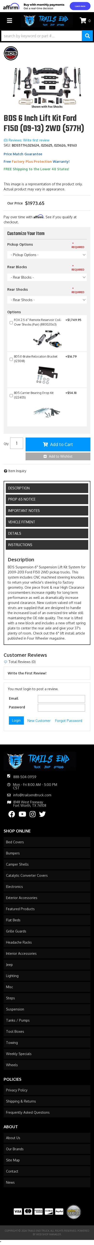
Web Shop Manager (48, 1234)
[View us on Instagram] (33, 815)
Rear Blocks (17, 267)
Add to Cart (61, 444)
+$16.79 (45, 358)
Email (13, 698)
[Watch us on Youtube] (22, 815)
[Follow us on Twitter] (42, 815)
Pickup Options (20, 244)
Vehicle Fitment (21, 522)
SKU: (7, 145)
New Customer (39, 721)
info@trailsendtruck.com (32, 795)
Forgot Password (68, 721)
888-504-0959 (24, 777)
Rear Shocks (17, 289)
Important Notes (24, 511)
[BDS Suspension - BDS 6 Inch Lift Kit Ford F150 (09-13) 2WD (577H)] (11, 53)
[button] (47, 35)
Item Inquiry (17, 471)
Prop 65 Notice (21, 499)
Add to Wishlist (61, 456)
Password (17, 707)
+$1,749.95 (47, 322)
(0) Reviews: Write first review (26, 140)
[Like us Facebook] (11, 815)
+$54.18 (45, 395)
